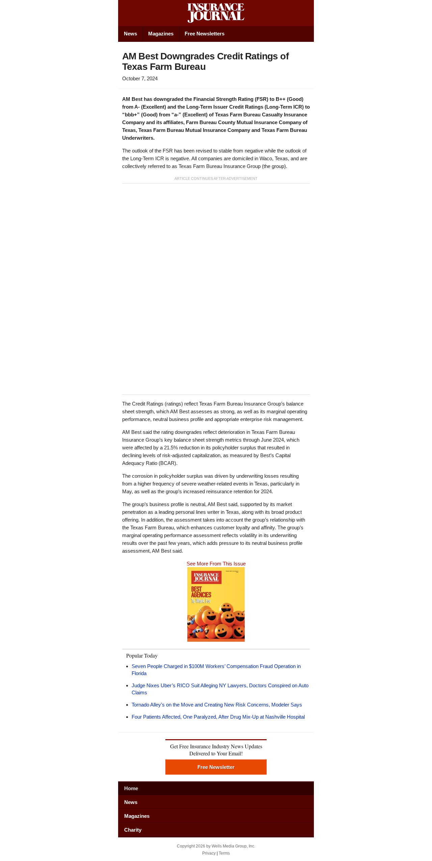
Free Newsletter (216, 767)
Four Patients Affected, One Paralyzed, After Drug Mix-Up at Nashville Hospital (218, 717)
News (130, 33)
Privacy (209, 853)
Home (131, 788)
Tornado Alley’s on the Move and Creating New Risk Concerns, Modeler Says (217, 704)
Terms (224, 853)
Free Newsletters (204, 33)
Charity (132, 830)
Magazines (160, 33)
